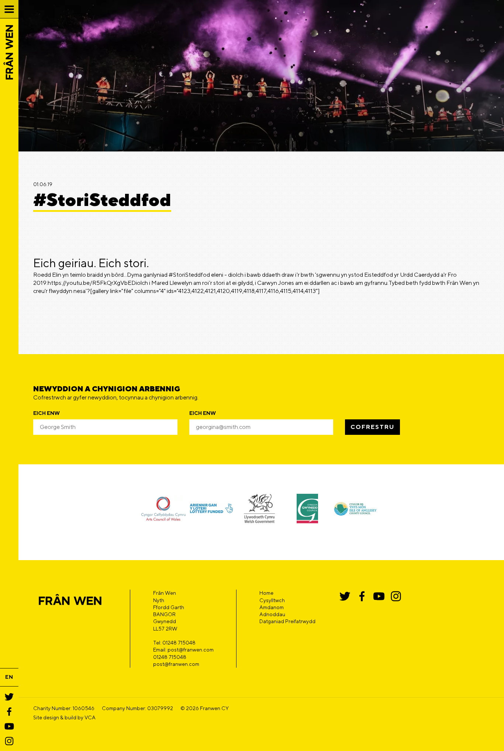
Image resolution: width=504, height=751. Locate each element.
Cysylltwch (272, 600)
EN (9, 677)
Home (266, 593)
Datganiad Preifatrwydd (287, 621)
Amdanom (271, 607)
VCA (90, 717)
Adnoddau (272, 614)
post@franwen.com (176, 664)
